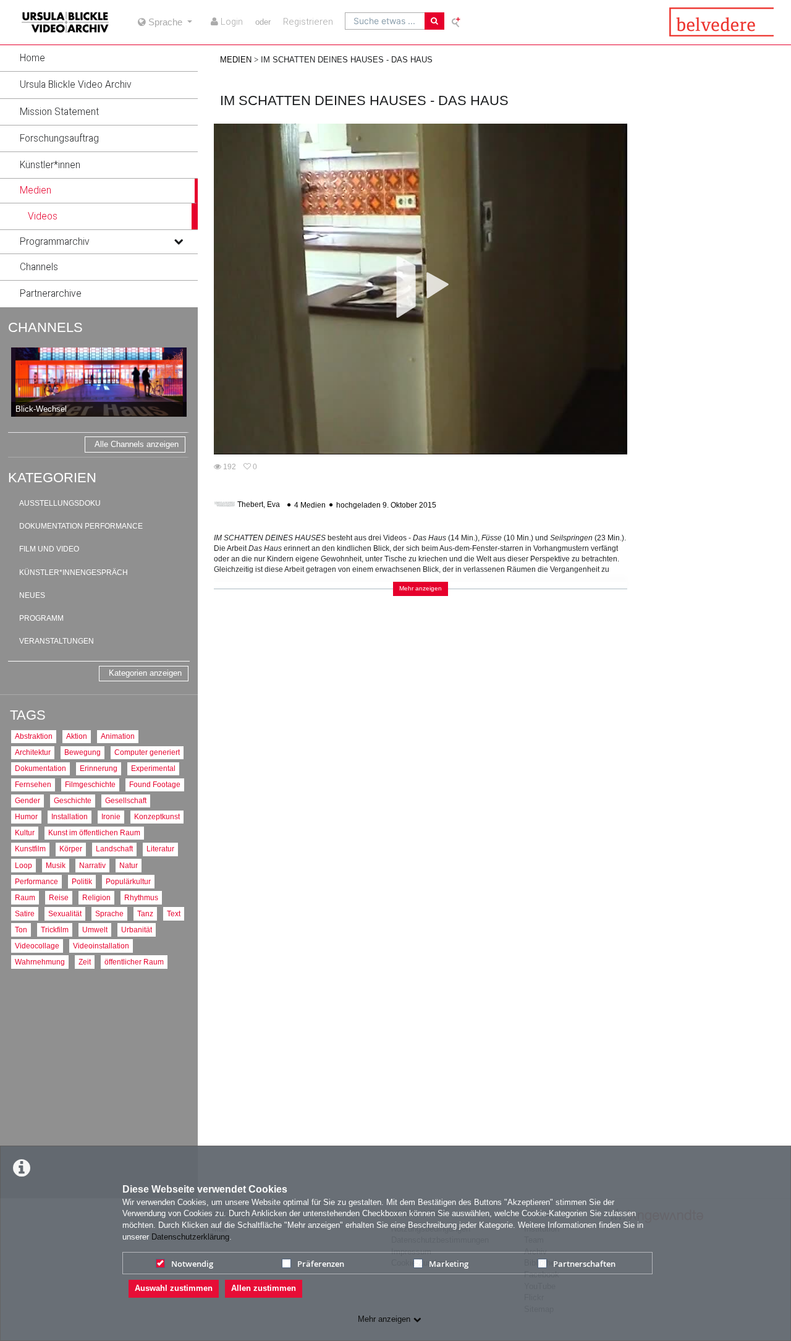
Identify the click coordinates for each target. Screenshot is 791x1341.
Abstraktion (34, 736)
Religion (96, 897)
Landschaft (114, 849)
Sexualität (65, 913)
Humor (26, 816)
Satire (25, 913)
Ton (21, 930)
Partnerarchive (51, 293)
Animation (118, 736)
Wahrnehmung (40, 962)
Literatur (160, 849)
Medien (35, 190)
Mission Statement (59, 111)
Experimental (153, 768)
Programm (41, 618)
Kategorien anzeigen (145, 673)
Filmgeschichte (90, 784)
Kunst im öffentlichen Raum (94, 832)
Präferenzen (320, 1263)
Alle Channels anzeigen (137, 444)
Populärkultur (128, 881)
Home (32, 58)
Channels (39, 267)
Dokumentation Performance (81, 526)
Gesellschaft (125, 800)
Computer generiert (147, 752)
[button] (99, 58)
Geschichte (72, 800)
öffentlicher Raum (134, 962)
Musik (56, 865)
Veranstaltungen (56, 641)
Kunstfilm (30, 849)
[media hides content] (178, 190)
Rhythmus (141, 897)
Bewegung (82, 752)
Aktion (76, 736)
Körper (70, 849)
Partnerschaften (584, 1263)
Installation (69, 816)
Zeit (84, 962)
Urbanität (136, 930)
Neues (32, 595)
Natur (128, 865)
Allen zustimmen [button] (263, 1288)
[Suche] (434, 21)
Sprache (109, 913)
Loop (23, 865)
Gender (27, 800)
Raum (25, 897)
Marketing (448, 1263)
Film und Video (49, 549)
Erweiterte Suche (456, 22)
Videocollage (37, 946)
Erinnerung (98, 768)
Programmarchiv (55, 241)
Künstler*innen (50, 165)
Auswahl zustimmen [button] (174, 1288)
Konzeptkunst (157, 816)
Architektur (33, 752)
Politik (82, 881)
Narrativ (92, 865)
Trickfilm (55, 930)
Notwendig (192, 1263)
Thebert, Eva (258, 505)
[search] (385, 21)
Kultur (25, 832)
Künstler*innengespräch (73, 572)
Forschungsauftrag (59, 138)
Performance (36, 881)
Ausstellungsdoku (60, 503)
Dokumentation (40, 768)
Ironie (111, 816)
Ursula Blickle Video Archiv (76, 84)
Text (173, 913)
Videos (42, 216)
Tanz (145, 913)
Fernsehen (33, 784)
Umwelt (95, 930)
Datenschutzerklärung (190, 1236)
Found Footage (154, 784)
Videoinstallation (101, 946)
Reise (59, 897)
